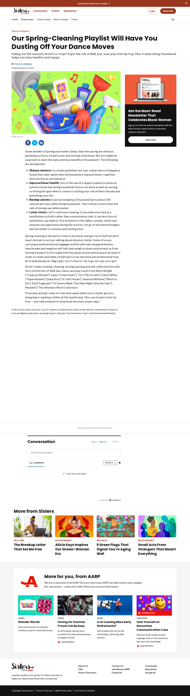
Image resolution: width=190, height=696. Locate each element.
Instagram (150, 672)
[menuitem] (15, 21)
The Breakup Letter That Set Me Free (30, 547)
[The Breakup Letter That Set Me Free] (33, 526)
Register (103, 441)
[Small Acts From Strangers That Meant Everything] (157, 526)
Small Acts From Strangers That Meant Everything (157, 549)
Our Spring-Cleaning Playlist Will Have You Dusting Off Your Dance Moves (84, 42)
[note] (66, 137)
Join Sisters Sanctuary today (92, 3)
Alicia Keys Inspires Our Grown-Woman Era (72, 549)
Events (56, 11)
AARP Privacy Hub (63, 690)
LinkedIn (41, 143)
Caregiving (142, 618)
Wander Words (29, 622)
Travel (61, 618)
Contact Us (117, 665)
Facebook (28, 143)
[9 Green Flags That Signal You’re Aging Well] (116, 526)
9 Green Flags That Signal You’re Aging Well (114, 549)
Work (100, 618)
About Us (83, 665)
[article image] (150, 103)
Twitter (34, 143)
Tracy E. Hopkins (23, 63)
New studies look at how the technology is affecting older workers (110, 634)
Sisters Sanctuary (87, 672)
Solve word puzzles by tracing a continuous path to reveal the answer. (35, 629)
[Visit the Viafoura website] (115, 500)
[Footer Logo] (39, 667)
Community (40, 11)
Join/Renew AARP (121, 669)
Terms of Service (44, 690)
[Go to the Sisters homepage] (18, 11)
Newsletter (70, 11)
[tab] (37, 463)
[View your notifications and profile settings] (120, 462)
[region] (74, 471)
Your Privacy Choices (84, 690)
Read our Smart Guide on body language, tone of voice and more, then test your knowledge (152, 638)
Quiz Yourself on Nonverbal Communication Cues (152, 626)
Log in (94, 441)
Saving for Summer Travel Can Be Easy (71, 624)
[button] (172, 19)
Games (21, 618)
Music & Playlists (20, 31)
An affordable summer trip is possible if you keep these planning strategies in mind (74, 634)
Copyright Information (22, 690)
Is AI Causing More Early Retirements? (114, 624)
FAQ (80, 669)
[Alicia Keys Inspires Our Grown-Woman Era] (74, 526)
